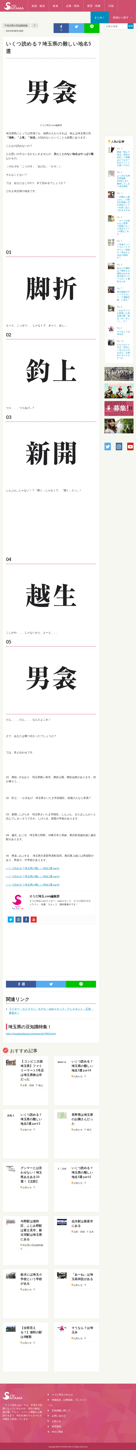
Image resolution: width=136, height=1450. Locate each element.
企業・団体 (72, 5)
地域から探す (121, 17)
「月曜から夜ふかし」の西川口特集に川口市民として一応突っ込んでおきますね (123, 203)
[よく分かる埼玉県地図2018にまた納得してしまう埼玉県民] (111, 173)
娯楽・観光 (38, 5)
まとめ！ (99, 17)
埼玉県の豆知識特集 (17, 25)
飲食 (55, 5)
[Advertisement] (51, 220)
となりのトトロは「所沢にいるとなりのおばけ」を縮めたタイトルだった (123, 351)
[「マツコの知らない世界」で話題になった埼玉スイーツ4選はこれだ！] (111, 218)
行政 (111, 5)
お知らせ (56, 1421)
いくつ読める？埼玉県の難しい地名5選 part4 (32, 884)
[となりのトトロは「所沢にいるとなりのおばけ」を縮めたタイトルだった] (111, 342)
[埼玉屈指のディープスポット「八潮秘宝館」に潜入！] (111, 289)
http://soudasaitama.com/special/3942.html (31, 1033)
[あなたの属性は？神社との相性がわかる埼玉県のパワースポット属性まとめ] (111, 265)
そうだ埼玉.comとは (62, 1394)
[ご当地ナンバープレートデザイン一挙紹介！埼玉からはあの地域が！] (111, 241)
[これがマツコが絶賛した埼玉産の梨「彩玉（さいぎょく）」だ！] (111, 307)
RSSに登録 (57, 1431)
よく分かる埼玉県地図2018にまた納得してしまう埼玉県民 (123, 181)
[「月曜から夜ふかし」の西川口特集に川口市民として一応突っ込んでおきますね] (111, 194)
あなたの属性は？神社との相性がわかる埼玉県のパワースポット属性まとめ (123, 275)
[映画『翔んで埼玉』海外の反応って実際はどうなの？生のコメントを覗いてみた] (111, 149)
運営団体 (56, 1426)
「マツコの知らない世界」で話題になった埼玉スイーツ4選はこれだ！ (123, 227)
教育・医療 (94, 5)
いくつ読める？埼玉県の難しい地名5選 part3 (32, 876)
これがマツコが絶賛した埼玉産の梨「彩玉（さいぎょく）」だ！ (123, 315)
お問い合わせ (59, 1415)
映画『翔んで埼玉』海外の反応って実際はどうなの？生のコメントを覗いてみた (123, 158)
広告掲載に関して (61, 1410)
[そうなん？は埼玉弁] (111, 328)
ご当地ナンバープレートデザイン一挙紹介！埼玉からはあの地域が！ (123, 251)
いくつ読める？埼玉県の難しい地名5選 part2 (32, 868)
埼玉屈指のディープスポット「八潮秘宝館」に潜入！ (123, 295)
